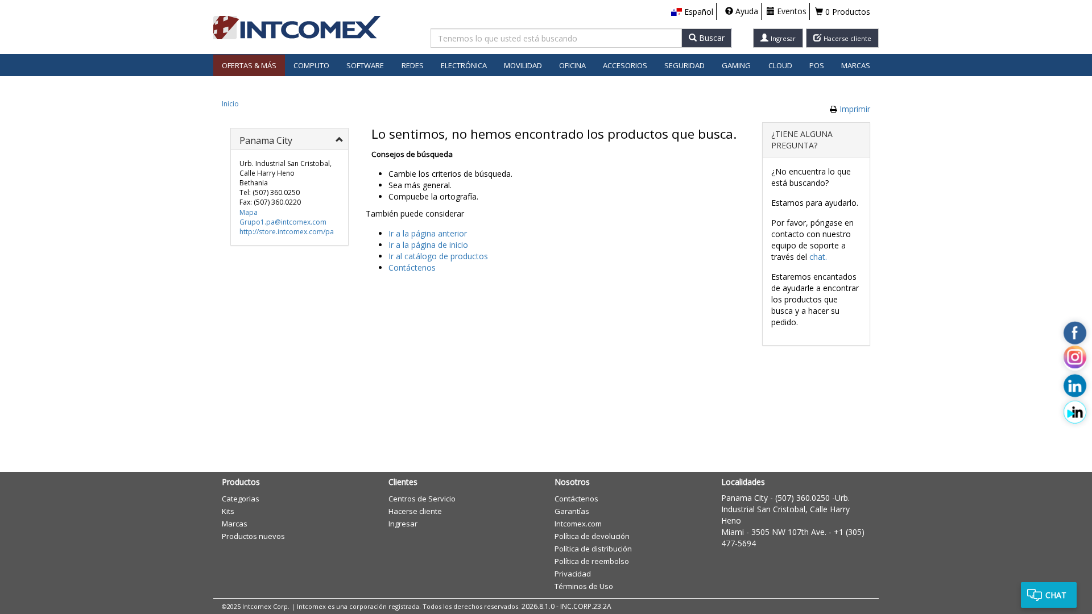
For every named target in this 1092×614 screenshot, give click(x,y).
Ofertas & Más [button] (249, 65)
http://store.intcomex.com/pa (286, 232)
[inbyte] (1075, 412)
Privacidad (573, 574)
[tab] (289, 139)
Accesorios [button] (625, 65)
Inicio (230, 104)
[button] (692, 12)
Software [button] (365, 65)
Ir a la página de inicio (428, 244)
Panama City (744, 497)
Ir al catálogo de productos (438, 256)
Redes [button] (413, 65)
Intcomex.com (578, 523)
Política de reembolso (592, 561)
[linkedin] (1075, 385)
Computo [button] (311, 65)
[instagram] (1075, 359)
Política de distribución (593, 549)
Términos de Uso (584, 586)
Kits (228, 511)
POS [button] (816, 65)
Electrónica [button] (464, 65)
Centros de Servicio (422, 498)
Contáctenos (412, 267)
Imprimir (854, 108)
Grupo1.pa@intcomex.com (282, 222)
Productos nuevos (253, 536)
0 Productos (846, 11)
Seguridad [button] (684, 65)
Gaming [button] (736, 65)
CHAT (1055, 595)
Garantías (572, 511)
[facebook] (1075, 333)
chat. (818, 256)
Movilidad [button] (523, 65)
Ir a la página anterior (427, 233)
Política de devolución (592, 536)
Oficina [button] (572, 65)
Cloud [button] (780, 65)
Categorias (240, 498)
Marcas (855, 65)
